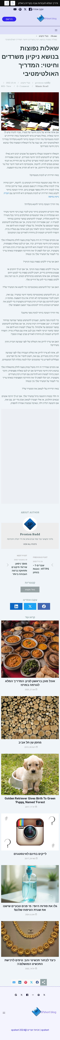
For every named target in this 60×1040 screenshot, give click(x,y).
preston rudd (41, 82)
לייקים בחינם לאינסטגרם (30, 854)
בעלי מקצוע (43, 36)
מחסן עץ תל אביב (30, 742)
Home (54, 36)
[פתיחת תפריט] (56, 30)
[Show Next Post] (6, 3)
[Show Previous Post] (12, 3)
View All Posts (30, 544)
